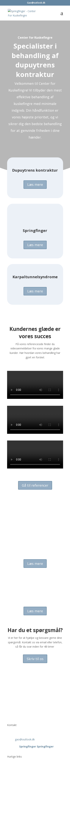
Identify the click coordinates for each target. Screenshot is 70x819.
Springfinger (27, 746)
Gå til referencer (35, 485)
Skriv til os (35, 659)
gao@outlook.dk (25, 739)
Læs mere (35, 184)
